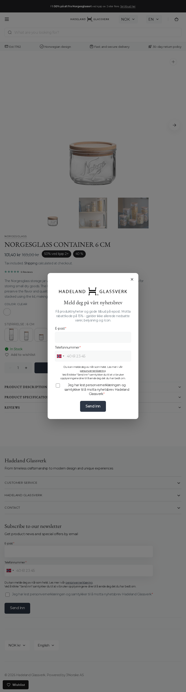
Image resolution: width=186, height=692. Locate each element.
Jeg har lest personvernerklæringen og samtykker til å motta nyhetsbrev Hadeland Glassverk (96, 389)
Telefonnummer (68, 347)
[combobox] (60, 356)
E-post (60, 328)
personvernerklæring (92, 370)
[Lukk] (132, 279)
